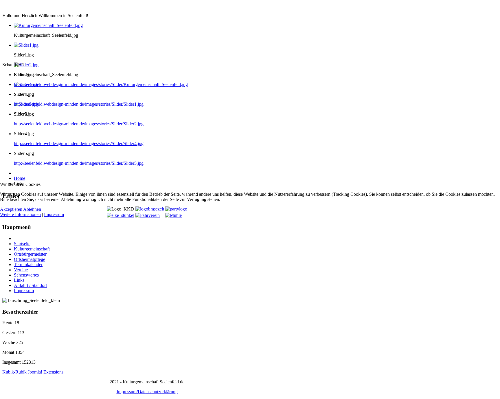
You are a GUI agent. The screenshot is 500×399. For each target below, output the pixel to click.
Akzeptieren (11, 209)
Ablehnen (32, 209)
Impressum (54, 214)
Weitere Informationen (20, 214)
